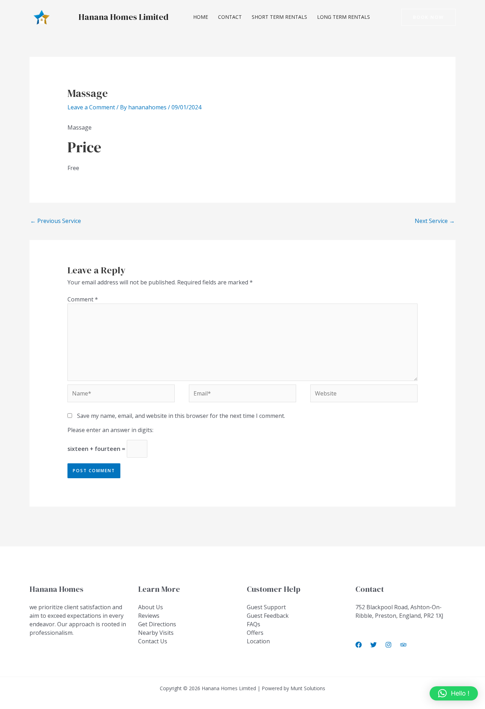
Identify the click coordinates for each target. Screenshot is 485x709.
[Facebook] (358, 645)
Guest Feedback (268, 616)
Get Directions (157, 624)
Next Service (435, 221)
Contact (230, 16)
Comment (82, 299)
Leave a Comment (91, 107)
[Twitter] (373, 645)
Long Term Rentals (343, 16)
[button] (428, 17)
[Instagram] (388, 645)
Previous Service (55, 221)
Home (200, 16)
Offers (255, 633)
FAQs (253, 624)
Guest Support (266, 607)
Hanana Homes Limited (123, 17)
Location (258, 641)
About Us (150, 607)
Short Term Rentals (279, 16)
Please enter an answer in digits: (110, 430)
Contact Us (152, 641)
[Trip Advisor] (403, 645)
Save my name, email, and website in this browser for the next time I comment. (181, 416)
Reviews (148, 616)
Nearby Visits (156, 633)
